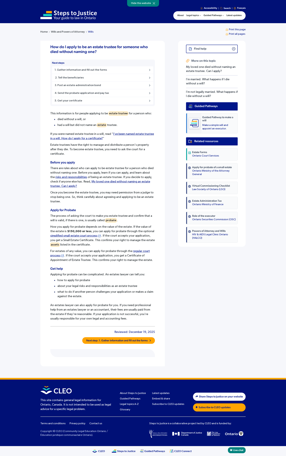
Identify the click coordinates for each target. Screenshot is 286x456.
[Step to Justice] (68, 15)
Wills (91, 32)
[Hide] (154, 3)
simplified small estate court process (73, 235)
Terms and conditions (53, 423)
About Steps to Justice (133, 393)
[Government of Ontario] (234, 433)
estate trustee (118, 113)
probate (111, 220)
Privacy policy (77, 423)
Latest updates (160, 393)
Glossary (125, 409)
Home (44, 32)
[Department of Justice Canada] (187, 434)
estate (101, 125)
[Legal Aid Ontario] (158, 434)
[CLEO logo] (56, 390)
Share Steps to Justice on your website (221, 396)
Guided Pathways (130, 398)
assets (55, 244)
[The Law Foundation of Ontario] (213, 434)
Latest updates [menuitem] (234, 15)
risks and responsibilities (71, 177)
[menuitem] (193, 15)
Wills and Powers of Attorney (68, 32)
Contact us (95, 423)
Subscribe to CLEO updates (168, 404)
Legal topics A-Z (129, 404)
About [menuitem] (180, 15)
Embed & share (161, 398)
